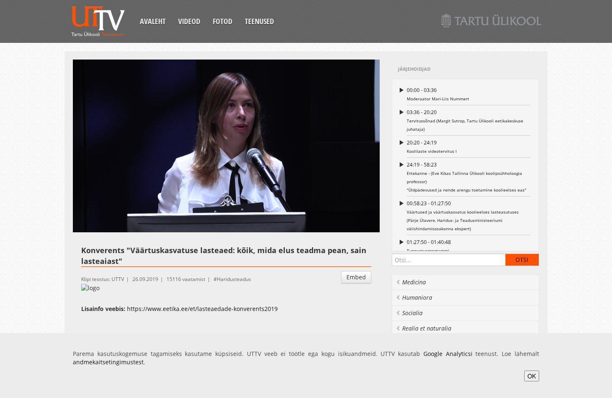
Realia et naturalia (426, 328)
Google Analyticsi (448, 354)
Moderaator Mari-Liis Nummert (438, 94)
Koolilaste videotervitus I (432, 146)
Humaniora (417, 297)
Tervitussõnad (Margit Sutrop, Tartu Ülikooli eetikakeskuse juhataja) (465, 120)
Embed (356, 277)
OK (531, 376)
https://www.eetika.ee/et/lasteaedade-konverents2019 (202, 309)
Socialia (412, 313)
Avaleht (153, 21)
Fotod (222, 21)
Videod (189, 21)
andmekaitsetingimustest (108, 362)
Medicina (414, 282)
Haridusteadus (234, 279)
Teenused (259, 21)
